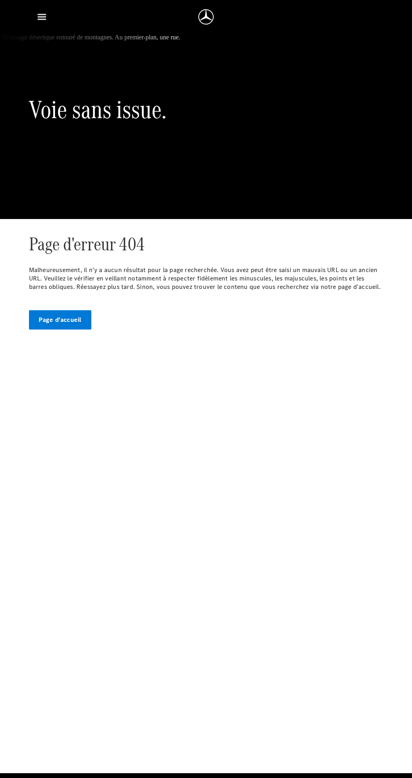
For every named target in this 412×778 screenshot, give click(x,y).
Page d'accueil (60, 319)
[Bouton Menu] (42, 17)
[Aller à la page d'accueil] (206, 17)
